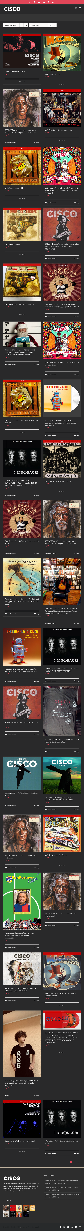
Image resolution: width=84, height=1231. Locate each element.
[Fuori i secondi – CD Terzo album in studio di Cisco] (22, 519)
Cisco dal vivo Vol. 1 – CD (15, 72)
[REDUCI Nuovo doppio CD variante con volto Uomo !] (62, 891)
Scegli (47, 752)
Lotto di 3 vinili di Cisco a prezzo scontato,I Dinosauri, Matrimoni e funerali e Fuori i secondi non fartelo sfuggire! (62, 610)
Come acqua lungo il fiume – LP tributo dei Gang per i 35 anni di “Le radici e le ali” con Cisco (22, 601)
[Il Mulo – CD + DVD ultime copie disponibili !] (22, 702)
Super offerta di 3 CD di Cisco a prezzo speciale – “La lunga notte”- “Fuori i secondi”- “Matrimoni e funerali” (20, 352)
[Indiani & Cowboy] (6, 1214)
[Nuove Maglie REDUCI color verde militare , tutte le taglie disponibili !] (62, 711)
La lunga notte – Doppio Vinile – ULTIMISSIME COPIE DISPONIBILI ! (59, 798)
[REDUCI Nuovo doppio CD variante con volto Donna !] (22, 833)
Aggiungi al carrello (11, 142)
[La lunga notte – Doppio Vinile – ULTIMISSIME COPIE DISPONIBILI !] (62, 775)
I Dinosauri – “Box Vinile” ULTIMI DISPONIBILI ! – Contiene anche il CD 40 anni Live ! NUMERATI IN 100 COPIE (21, 483)
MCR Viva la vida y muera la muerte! (19, 304)
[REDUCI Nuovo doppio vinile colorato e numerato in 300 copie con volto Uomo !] (62, 519)
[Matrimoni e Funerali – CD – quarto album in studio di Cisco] (62, 340)
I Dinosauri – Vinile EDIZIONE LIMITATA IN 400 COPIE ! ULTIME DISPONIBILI (62, 669)
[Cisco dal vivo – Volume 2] (26, 1214)
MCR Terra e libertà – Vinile (56, 855)
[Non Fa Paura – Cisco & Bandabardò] (19, 1207)
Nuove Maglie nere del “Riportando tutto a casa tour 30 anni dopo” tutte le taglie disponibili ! (21, 1083)
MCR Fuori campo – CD (14, 188)
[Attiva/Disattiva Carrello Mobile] (76, 8)
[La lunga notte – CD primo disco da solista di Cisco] (22, 773)
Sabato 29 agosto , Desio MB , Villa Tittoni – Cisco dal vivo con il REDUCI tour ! (61, 1189)
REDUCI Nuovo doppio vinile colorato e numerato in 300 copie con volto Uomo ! (60, 542)
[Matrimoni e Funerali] (19, 1214)
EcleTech (37, 1227)
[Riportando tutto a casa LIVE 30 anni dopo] (13, 1207)
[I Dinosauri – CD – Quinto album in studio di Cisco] (62, 1119)
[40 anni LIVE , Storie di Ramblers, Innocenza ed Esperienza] (32, 1207)
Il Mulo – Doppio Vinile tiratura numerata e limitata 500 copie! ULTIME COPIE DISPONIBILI (62, 246)
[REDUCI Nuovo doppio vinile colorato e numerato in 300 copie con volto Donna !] (22, 108)
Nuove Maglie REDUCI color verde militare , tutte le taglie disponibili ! (62, 740)
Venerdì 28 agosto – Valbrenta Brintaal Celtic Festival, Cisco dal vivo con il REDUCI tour (61, 1182)
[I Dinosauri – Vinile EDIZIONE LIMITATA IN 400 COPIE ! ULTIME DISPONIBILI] (62, 646)
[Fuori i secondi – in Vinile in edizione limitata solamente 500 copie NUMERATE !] (62, 282)
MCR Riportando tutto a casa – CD (58, 130)
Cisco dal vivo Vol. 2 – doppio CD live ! (20, 1141)
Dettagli (23, 82)
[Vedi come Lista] (54, 25)
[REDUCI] (6, 1207)
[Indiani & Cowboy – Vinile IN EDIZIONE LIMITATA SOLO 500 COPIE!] (22, 968)
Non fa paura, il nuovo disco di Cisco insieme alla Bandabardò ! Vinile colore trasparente (60, 422)
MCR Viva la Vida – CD (14, 244)
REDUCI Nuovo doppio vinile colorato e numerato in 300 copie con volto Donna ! (21, 131)
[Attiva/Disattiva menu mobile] (80, 8)
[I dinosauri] (13, 1214)
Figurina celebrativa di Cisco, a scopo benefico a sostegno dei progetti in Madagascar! (19, 935)
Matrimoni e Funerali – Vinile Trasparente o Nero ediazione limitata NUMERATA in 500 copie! (62, 190)
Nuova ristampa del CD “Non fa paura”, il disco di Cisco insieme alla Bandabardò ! (21, 670)
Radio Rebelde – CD (52, 74)
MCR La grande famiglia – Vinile (58, 481)
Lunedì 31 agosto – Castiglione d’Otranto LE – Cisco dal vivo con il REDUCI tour (62, 1196)
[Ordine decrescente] (26, 25)
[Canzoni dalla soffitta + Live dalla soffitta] (26, 1207)
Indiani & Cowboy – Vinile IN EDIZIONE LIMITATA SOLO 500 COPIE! (20, 989)
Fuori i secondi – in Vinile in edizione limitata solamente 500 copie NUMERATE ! (62, 305)
